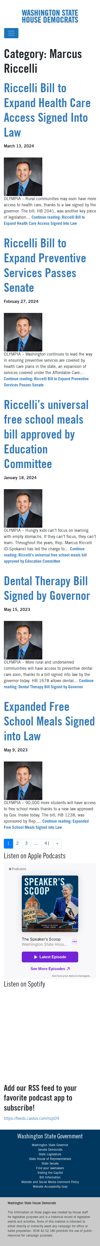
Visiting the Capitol (50, 1173)
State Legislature (50, 1154)
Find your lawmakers (50, 1168)
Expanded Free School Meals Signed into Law (49, 723)
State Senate (50, 1163)
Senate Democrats (50, 1149)
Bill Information (50, 1177)
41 (47, 844)
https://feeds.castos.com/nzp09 (31, 1119)
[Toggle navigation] (11, 33)
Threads (90, 4)
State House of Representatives (50, 1159)
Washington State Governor (50, 1145)
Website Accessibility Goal (50, 1186)
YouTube (96, 4)
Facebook (78, 4)
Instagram (84, 4)
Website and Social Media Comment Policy (50, 1182)
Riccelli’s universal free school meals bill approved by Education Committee (46, 435)
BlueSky (72, 4)
